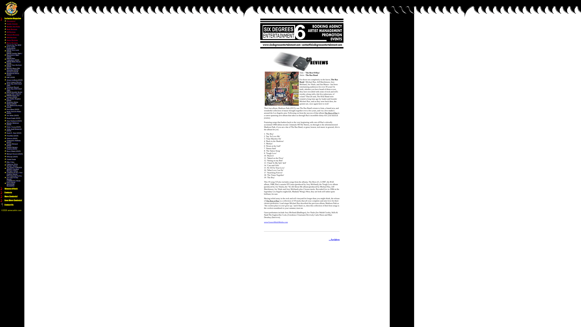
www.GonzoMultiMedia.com (276, 222)
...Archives (334, 239)
